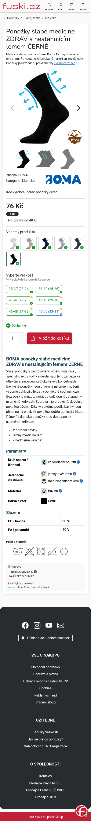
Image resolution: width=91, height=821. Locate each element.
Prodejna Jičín (45, 797)
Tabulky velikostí (45, 732)
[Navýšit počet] (22, 335)
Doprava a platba (45, 674)
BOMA (23, 175)
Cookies (45, 688)
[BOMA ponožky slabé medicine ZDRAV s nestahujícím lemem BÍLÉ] (13, 243)
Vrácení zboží (46, 702)
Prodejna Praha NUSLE (45, 783)
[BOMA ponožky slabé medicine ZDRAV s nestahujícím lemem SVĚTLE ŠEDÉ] (62, 243)
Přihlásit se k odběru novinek (48, 638)
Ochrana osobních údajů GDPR (45, 681)
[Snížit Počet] (22, 341)
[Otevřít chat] (81, 811)
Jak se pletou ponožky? (45, 739)
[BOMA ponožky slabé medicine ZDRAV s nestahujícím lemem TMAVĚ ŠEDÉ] (78, 243)
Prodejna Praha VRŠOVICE (45, 790)
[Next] (78, 108)
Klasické (28, 181)
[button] (61, 6)
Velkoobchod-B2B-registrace (45, 746)
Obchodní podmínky (45, 667)
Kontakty (45, 776)
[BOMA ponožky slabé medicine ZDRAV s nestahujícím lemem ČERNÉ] (13, 259)
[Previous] (13, 108)
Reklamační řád (45, 695)
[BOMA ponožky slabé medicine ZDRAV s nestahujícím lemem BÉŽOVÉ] (29, 243)
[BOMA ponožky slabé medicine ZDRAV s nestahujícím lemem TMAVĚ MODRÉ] (45, 243)
